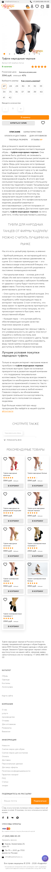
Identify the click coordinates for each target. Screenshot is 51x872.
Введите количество (11, 103)
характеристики (32, 132)
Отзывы (5, 721)
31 (29, 86)
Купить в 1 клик (18, 123)
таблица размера (18, 140)
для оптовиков (38, 136)
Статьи (5, 782)
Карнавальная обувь (13, 433)
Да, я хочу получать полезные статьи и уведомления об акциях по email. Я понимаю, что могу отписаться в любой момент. (25, 810)
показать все (14, 440)
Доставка (6, 760)
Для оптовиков (9, 724)
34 (4, 92)
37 (22, 92)
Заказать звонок (9, 840)
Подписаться (40, 801)
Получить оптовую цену (27, 72)
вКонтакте (7, 411)
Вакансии (6, 732)
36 (16, 92)
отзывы (36, 140)
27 (4, 86)
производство (8, 717)
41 (4, 98)
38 (28, 92)
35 (10, 92)
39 (35, 92)
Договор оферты (10, 767)
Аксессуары (7, 687)
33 (41, 86)
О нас (4, 710)
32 (35, 86)
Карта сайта (7, 696)
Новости (6, 746)
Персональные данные (12, 764)
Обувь (5, 676)
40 (41, 92)
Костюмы (6, 683)
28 (10, 86)
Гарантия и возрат (10, 775)
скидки (5, 785)
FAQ (4, 778)
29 (16, 86)
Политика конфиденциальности (16, 771)
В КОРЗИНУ (13, 486)
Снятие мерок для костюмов (15, 753)
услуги (5, 713)
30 (23, 86)
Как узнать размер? (30, 81)
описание (14, 132)
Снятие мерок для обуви (13, 749)
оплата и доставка (15, 136)
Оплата (5, 756)
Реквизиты (7, 728)
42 (10, 98)
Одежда (5, 680)
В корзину (25, 117)
